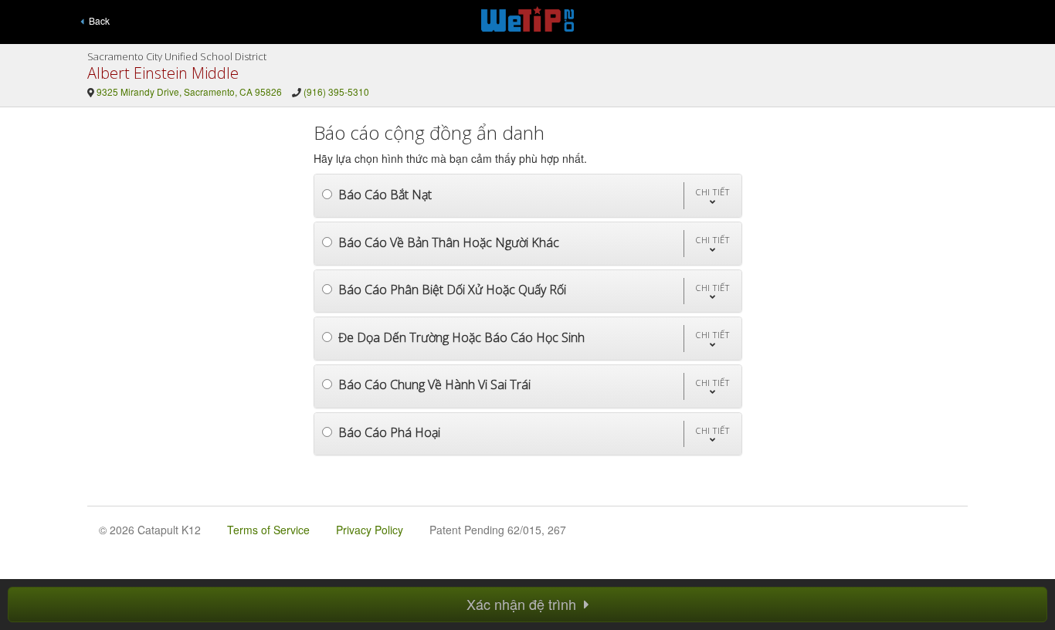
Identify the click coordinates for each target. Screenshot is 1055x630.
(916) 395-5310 (336, 91)
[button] (712, 195)
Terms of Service (268, 529)
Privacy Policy (369, 529)
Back (97, 20)
